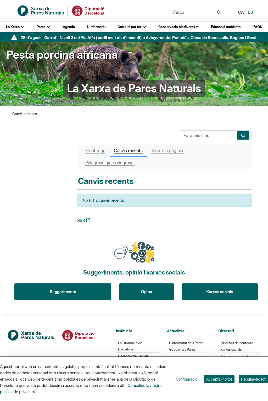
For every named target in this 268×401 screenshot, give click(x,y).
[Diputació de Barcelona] (52, 334)
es (250, 12)
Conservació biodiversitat (178, 27)
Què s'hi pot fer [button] (130, 27)
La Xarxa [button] (13, 27)
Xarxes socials (219, 291)
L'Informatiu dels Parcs (186, 343)
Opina (146, 291)
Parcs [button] (41, 27)
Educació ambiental (226, 27)
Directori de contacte (236, 343)
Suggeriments (63, 291)
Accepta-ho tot (219, 379)
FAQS (257, 27)
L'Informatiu (96, 27)
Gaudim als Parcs (182, 349)
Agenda (69, 27)
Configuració (186, 379)
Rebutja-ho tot (253, 379)
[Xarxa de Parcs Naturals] (61, 10)
